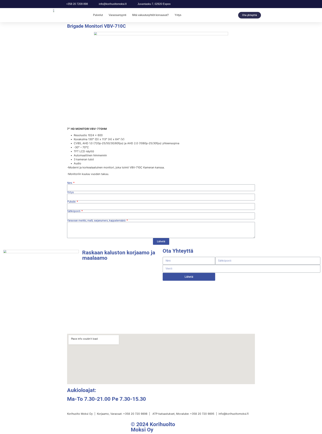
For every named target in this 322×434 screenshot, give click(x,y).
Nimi (70, 183)
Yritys (178, 15)
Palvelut (98, 15)
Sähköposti (74, 211)
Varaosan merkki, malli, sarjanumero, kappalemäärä (96, 220)
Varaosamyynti (117, 15)
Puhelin (71, 201)
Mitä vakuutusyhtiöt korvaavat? (150, 15)
